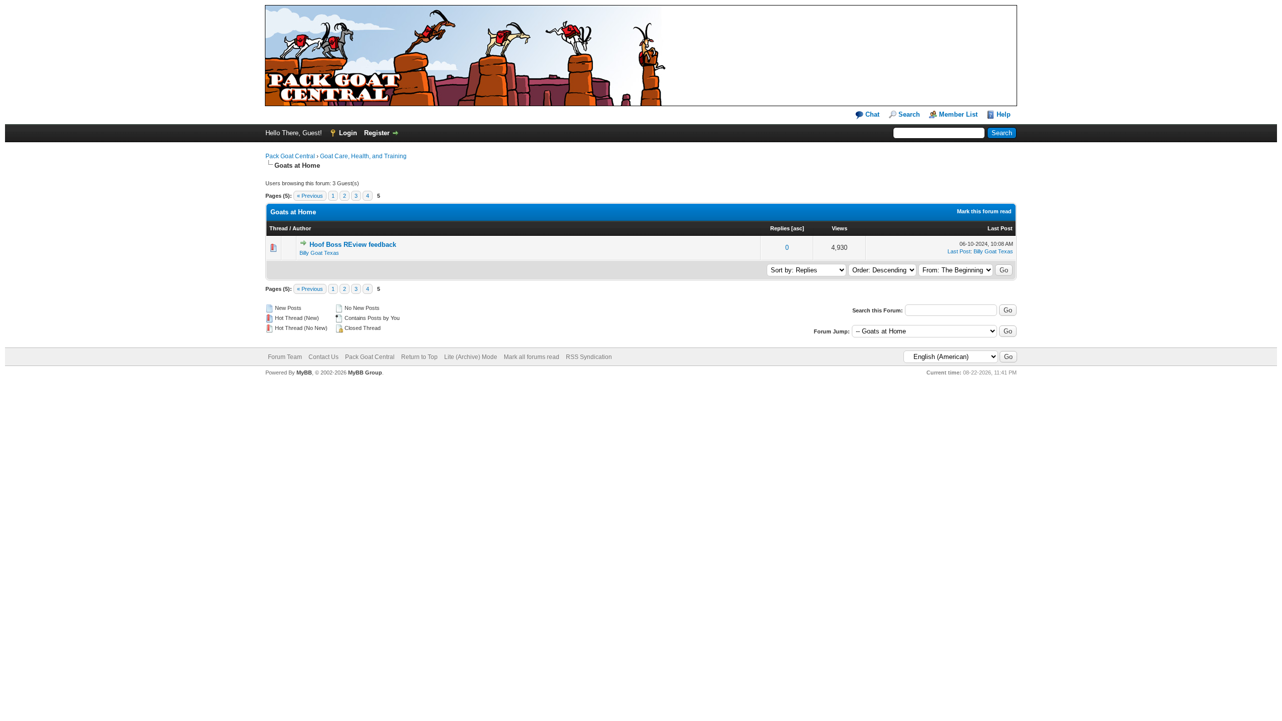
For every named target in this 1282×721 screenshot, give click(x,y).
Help (1004, 114)
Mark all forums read (531, 356)
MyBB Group (365, 373)
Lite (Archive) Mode (470, 356)
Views (839, 228)
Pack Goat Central (290, 156)
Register (377, 133)
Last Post (1000, 228)
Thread (278, 228)
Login (348, 133)
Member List (958, 114)
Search (909, 114)
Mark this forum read (984, 211)
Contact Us (323, 356)
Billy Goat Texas (319, 253)
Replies (780, 228)
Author (301, 228)
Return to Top (419, 356)
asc (797, 228)
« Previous (310, 196)
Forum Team (285, 356)
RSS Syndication (589, 356)
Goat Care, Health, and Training (363, 156)
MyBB (304, 373)
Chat (871, 114)
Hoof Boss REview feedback (352, 244)
